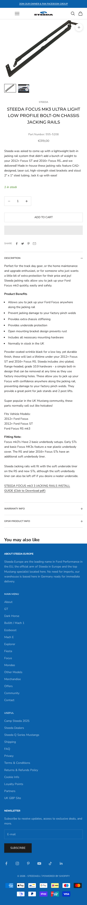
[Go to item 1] (10, 88)
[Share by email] (34, 243)
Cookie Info (11, 777)
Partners (9, 791)
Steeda (43, 102)
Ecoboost (10, 630)
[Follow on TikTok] (50, 863)
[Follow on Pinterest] (28, 863)
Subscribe (18, 848)
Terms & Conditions (17, 763)
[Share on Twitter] (22, 243)
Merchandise (12, 679)
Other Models (13, 672)
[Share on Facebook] (16, 243)
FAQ (7, 749)
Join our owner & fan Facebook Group (43, 3)
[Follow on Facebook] (6, 863)
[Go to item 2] (24, 88)
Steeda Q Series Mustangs (21, 735)
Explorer (9, 644)
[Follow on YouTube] (39, 863)
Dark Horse (11, 616)
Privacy (9, 756)
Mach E (9, 637)
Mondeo (9, 665)
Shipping (10, 742)
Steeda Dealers (14, 728)
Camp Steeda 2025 (16, 721)
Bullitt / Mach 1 (14, 623)
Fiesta (8, 651)
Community (11, 693)
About (8, 602)
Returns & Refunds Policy (21, 770)
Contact (9, 700)
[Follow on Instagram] (17, 863)
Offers (8, 686)
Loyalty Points (13, 784)
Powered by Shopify (56, 875)
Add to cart (43, 217)
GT (6, 609)
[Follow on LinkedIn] (61, 863)
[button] (43, 230)
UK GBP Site (12, 798)
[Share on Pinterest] (28, 243)
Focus (8, 658)
